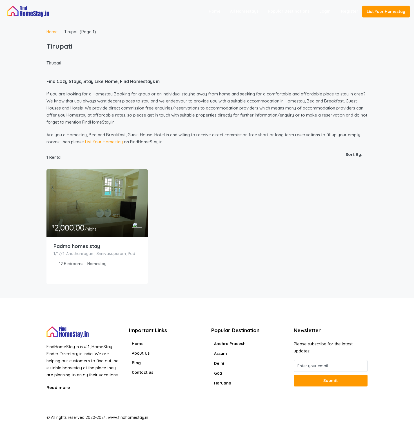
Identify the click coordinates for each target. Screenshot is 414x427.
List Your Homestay (386, 11)
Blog (136, 362)
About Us (141, 353)
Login (325, 11)
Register (349, 11)
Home (215, 11)
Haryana (222, 383)
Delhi (219, 363)
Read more (58, 387)
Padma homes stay (77, 246)
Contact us (142, 372)
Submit (330, 380)
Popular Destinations (289, 11)
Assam (220, 353)
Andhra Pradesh (230, 343)
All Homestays (244, 11)
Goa (218, 373)
